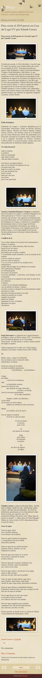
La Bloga (8, 7)
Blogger (25, 676)
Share (4, 643)
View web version (21, 672)
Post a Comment (8, 653)
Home (21, 667)
